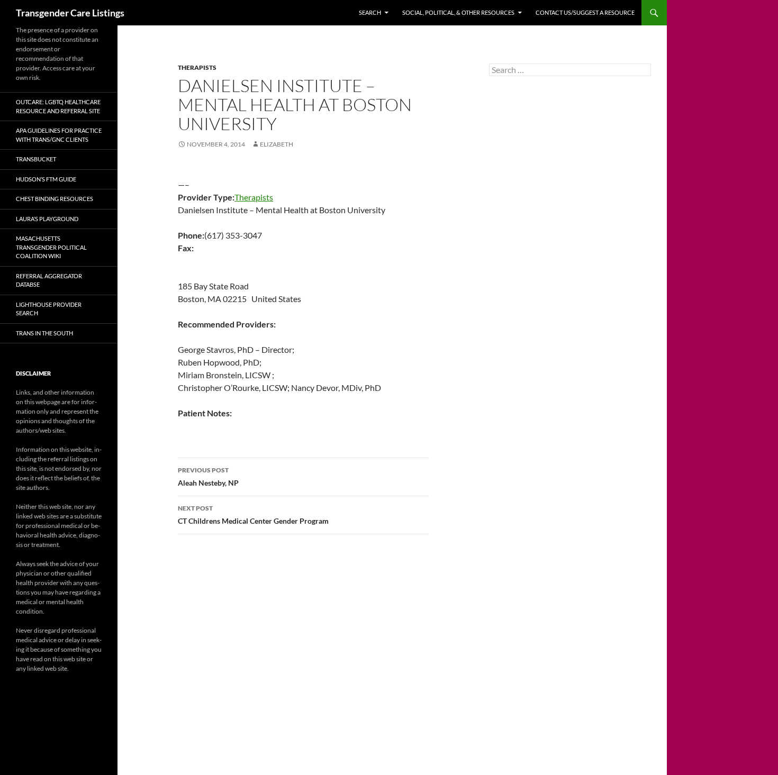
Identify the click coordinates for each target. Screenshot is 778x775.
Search (370, 12)
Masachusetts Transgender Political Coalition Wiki (51, 247)
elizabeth (276, 144)
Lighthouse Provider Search (49, 309)
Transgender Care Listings (70, 13)
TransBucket (36, 159)
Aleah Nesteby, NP (208, 476)
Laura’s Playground (47, 218)
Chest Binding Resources (54, 198)
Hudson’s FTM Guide (46, 179)
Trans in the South (44, 333)
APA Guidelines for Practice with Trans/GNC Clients (59, 135)
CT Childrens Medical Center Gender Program (253, 514)
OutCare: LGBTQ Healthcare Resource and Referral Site (58, 106)
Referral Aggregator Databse (49, 280)
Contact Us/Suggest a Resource (585, 12)
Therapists (197, 67)
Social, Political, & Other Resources (458, 12)
